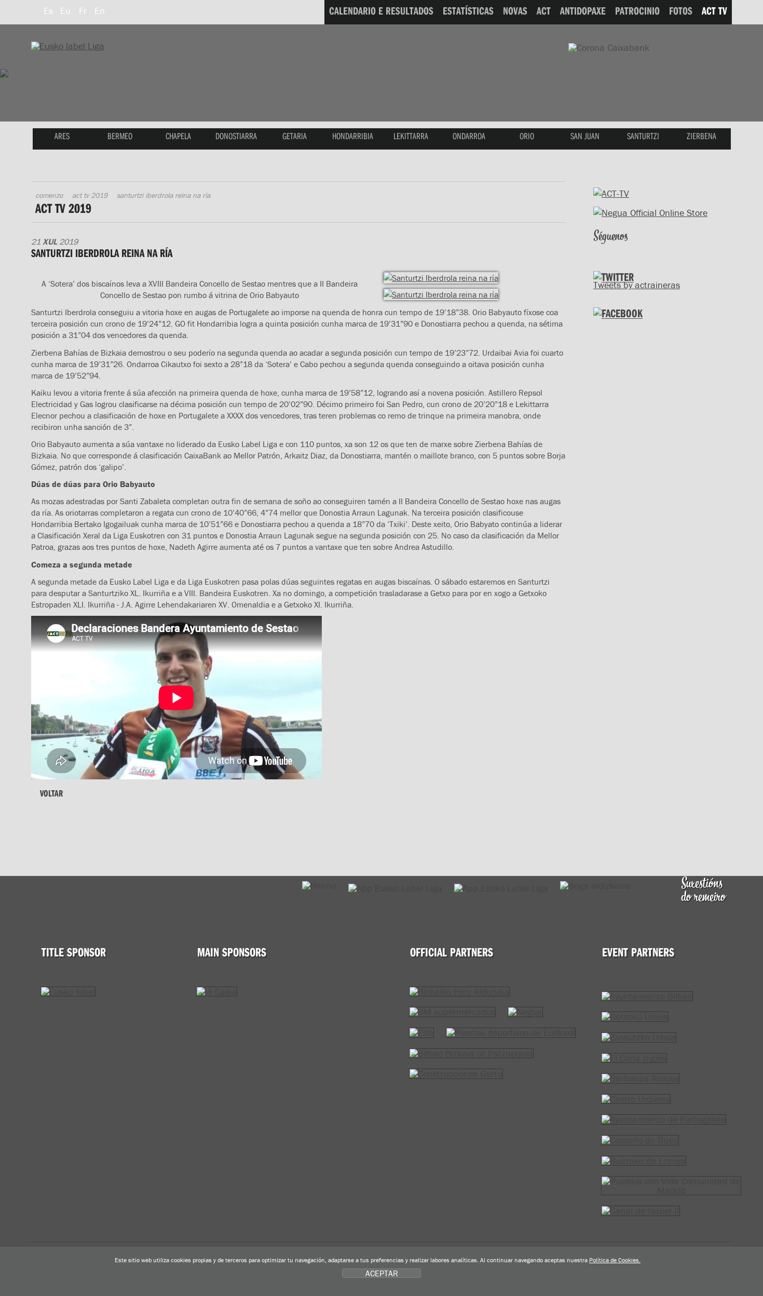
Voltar (51, 793)
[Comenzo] (67, 46)
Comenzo (49, 195)
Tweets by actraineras (636, 285)
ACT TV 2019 (89, 195)
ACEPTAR (381, 1273)
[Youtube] (646, 250)
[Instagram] (668, 250)
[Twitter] (602, 250)
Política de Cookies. (615, 1260)
